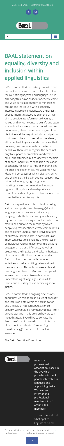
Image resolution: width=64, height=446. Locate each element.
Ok (32, 440)
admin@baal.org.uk (42, 4)
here (23, 430)
